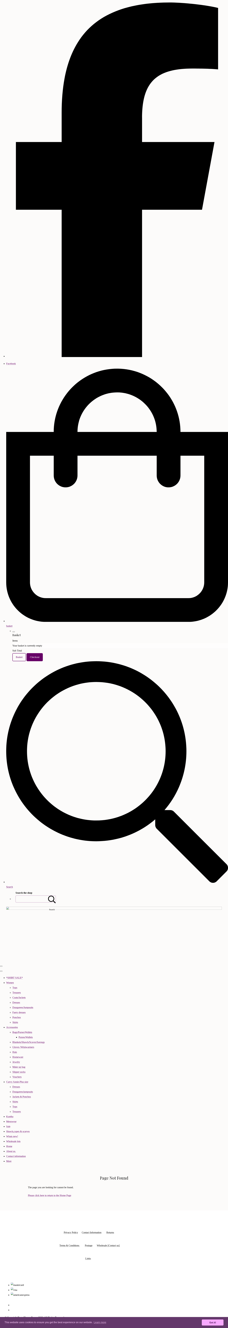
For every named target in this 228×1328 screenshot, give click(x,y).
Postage (88, 1245)
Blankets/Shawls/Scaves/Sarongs (28, 1042)
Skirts (15, 1022)
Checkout (34, 657)
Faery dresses (19, 1012)
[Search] (52, 899)
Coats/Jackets (19, 997)
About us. (11, 1151)
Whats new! (12, 1136)
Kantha (9, 1116)
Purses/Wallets (26, 1037)
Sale (8, 1126)
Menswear (11, 1121)
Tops (14, 987)
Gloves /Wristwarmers (23, 1047)
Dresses (16, 1002)
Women (10, 982)
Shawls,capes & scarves (18, 1131)
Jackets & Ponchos (21, 1096)
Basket (19, 657)
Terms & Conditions (69, 1245)
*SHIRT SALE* (14, 977)
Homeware (17, 1057)
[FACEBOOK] (117, 356)
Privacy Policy (71, 1232)
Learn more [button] (100, 1322)
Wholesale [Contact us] (108, 1245)
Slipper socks (18, 1072)
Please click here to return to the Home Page (49, 1195)
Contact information (16, 1156)
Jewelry (16, 1062)
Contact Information (91, 1232)
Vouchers (17, 1077)
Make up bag (18, 1067)
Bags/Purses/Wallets (22, 1032)
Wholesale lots (13, 1141)
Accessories (12, 1027)
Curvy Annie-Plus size (17, 1082)
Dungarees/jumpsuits (22, 1091)
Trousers (16, 992)
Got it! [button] (212, 1322)
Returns (110, 1232)
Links (88, 1258)
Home (9, 1146)
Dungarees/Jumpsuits (22, 1007)
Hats (14, 1052)
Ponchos (16, 1017)
